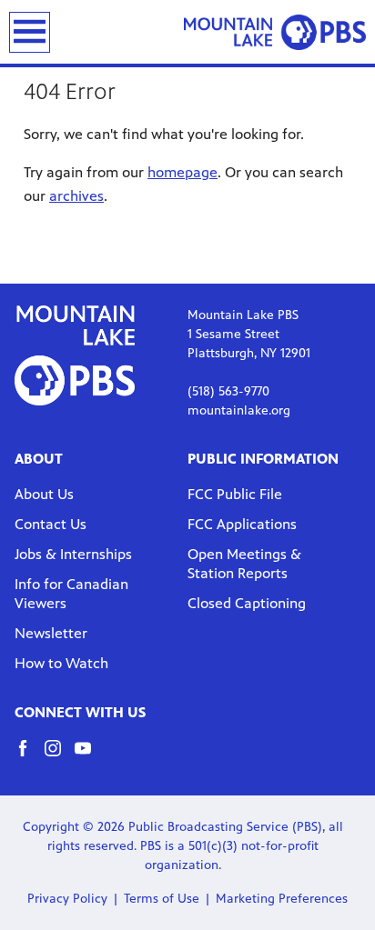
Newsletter (51, 633)
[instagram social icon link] (60, 757)
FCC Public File (235, 494)
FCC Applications (242, 524)
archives (76, 196)
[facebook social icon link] (30, 757)
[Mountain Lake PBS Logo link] (275, 32)
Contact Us (50, 524)
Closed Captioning (247, 603)
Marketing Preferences (282, 898)
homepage (182, 172)
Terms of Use (161, 898)
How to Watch (61, 663)
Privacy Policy (67, 898)
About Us (44, 494)
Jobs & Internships (73, 554)
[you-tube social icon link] (90, 757)
